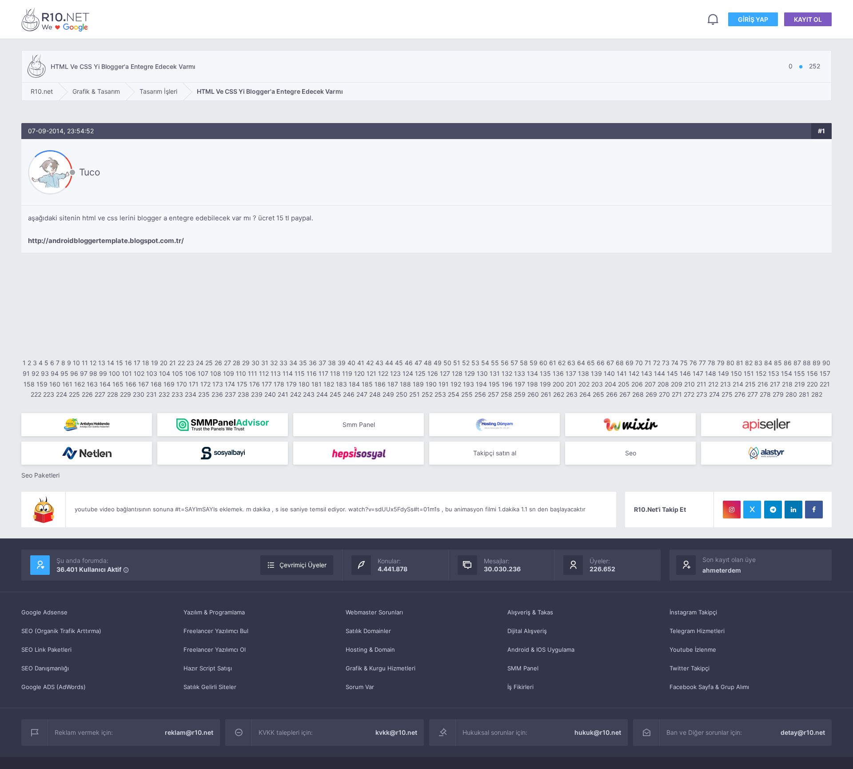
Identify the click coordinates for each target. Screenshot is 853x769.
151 (749, 373)
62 (562, 363)
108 (215, 373)
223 (48, 394)
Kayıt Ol (808, 19)
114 (288, 373)
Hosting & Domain (370, 649)
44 (389, 363)
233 (177, 394)
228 (112, 394)
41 (360, 363)
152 (761, 373)
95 (64, 373)
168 (156, 384)
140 (609, 373)
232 (164, 394)
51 (456, 363)
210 (689, 384)
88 (807, 363)
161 (67, 384)
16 (128, 363)
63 (571, 363)
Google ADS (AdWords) (53, 686)
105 (177, 373)
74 (674, 363)
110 (241, 373)
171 (194, 384)
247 (361, 394)
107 (203, 373)
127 (445, 373)
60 (543, 363)
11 (85, 363)
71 (648, 363)
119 (347, 373)
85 (778, 363)
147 (698, 373)
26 (218, 363)
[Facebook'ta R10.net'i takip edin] (814, 509)
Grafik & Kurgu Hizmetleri (380, 668)
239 (257, 394)
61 (552, 363)
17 (137, 363)
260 (533, 394)
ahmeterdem (721, 570)
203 (597, 384)
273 (701, 394)
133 (519, 373)
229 (125, 394)
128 (457, 373)
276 (739, 394)
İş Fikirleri (520, 686)
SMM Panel (522, 668)
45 (399, 363)
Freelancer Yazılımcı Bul (215, 630)
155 (799, 373)
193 (468, 384)
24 (199, 363)
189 (418, 384)
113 (276, 373)
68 (620, 363)
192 (455, 384)
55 (495, 363)
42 (370, 363)
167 (143, 384)
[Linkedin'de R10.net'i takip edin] (793, 509)
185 (367, 384)
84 (768, 363)
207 (650, 384)
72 (656, 363)
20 (163, 363)
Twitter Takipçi (690, 668)
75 (684, 363)
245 (335, 394)
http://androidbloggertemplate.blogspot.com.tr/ (106, 240)
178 (279, 384)
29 (246, 363)
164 (105, 384)
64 (581, 363)
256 (480, 394)
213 (725, 384)
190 (431, 384)
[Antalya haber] (86, 424)
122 (383, 373)
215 (750, 384)
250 (401, 394)
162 (79, 384)
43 (379, 363)
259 (520, 394)
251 (414, 394)
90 (826, 363)
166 (130, 384)
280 (791, 394)
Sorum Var (360, 686)
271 (677, 394)
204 (610, 384)
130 (482, 373)
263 (572, 394)
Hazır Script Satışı (207, 668)
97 (84, 373)
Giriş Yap (753, 19)
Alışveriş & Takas (530, 612)
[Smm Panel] (766, 424)
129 (469, 373)
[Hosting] (494, 424)
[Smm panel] (222, 424)
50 (447, 363)
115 (300, 373)
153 (773, 373)
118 (335, 373)
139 (596, 373)
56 (505, 363)
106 (190, 373)
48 (428, 363)
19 (154, 363)
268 (638, 394)
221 (825, 384)
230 (138, 394)
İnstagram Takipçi (693, 612)
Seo (630, 453)
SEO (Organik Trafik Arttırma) (61, 630)
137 (571, 373)
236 (217, 394)
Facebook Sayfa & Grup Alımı (709, 686)
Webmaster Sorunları (374, 612)
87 (797, 363)
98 (93, 373)
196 (507, 384)
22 (181, 363)
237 (230, 394)
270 (664, 394)
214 (738, 384)
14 (110, 363)
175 (242, 384)
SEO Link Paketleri (46, 649)
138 (583, 373)
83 (758, 363)
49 (438, 363)
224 (61, 394)
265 (598, 394)
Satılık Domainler (368, 630)
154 (786, 373)
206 (637, 384)
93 (45, 373)
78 (711, 363)
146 (685, 373)
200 (558, 384)
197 (519, 384)
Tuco (89, 172)
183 (341, 384)
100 (114, 373)
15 (119, 363)
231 (151, 394)
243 (309, 394)
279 (778, 394)
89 (817, 363)
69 (630, 363)
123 (395, 373)
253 (440, 394)
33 (283, 363)
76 (693, 363)
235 (204, 394)
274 (714, 394)
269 (651, 394)
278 (765, 394)
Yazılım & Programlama (214, 612)
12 (93, 363)
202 (584, 384)
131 (495, 373)
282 (816, 394)
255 (467, 394)
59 (534, 363)
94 (55, 373)
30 (255, 363)
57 (514, 363)
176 (254, 384)
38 (332, 363)
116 (312, 373)
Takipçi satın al (494, 453)
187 (392, 384)
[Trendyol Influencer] (630, 424)
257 (493, 394)
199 (545, 384)
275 (727, 394)
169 (169, 384)
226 (87, 394)
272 (689, 394)
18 (145, 363)
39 (342, 363)
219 (799, 384)
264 (585, 394)
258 (506, 394)
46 (409, 363)
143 (646, 373)
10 (76, 363)
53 (475, 363)
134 (532, 373)
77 (702, 363)
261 (546, 394)
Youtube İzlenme (693, 649)
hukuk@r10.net (597, 732)
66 (601, 363)
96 (74, 373)
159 (42, 384)
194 (481, 384)
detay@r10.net (803, 732)
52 (466, 363)
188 (405, 384)
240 (270, 394)
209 (676, 384)
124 (408, 373)
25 (209, 363)
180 (304, 384)
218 (787, 384)
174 (230, 384)
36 (313, 363)
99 (103, 373)
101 (127, 373)
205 (624, 384)
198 (532, 384)
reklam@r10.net (189, 732)
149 (723, 373)
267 (624, 394)
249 (388, 394)
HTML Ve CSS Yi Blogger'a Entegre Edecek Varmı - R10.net (56, 19)
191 (443, 384)
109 (228, 373)
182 (328, 384)
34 (293, 363)
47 (418, 363)
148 (710, 373)
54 (485, 363)
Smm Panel (359, 424)
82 (749, 363)
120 (359, 373)
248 (375, 394)
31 (264, 363)
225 (74, 394)
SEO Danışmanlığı (45, 668)
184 (354, 384)
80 (730, 363)
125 (420, 373)
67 (610, 363)
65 (591, 363)
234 (190, 394)
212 (713, 384)
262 (558, 394)
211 (701, 384)
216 (762, 384)
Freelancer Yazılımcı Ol (214, 649)
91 (26, 373)
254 (453, 394)
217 (775, 384)
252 (427, 394)
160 (54, 384)
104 (164, 373)
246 (349, 394)
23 (190, 363)
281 (804, 394)
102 (139, 373)
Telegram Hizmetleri (697, 630)
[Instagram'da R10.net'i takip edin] (732, 509)
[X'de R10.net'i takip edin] (752, 509)
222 (36, 394)
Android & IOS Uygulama (540, 649)
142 (634, 373)
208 (663, 384)
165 (118, 384)
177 (267, 384)
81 (739, 363)
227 (100, 394)
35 (303, 363)
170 (181, 384)
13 (101, 363)
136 (558, 373)
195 (494, 384)
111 (252, 373)
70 (639, 363)
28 (236, 363)
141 (622, 373)
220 (812, 384)
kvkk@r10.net (396, 732)
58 (524, 363)
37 (322, 363)
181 (316, 384)
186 (380, 384)
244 (322, 394)
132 (507, 373)
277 (752, 394)
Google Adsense (44, 612)
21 (172, 363)
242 (295, 394)
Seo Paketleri (40, 475)
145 (672, 373)
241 (283, 394)
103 (151, 373)
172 (205, 384)
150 (736, 373)
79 (721, 363)
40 (351, 363)
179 (291, 384)
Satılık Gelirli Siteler (209, 686)
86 (788, 363)
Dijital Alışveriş (527, 630)
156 (812, 373)
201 (571, 384)
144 (659, 373)
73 (666, 363)
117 (323, 373)
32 (274, 363)
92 (35, 373)
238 (243, 394)
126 (432, 373)
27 (227, 363)
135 (545, 373)
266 (612, 394)
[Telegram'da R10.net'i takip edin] (773, 509)
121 (371, 373)
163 (92, 384)
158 (29, 384)
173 (217, 384)
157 (825, 373)
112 (264, 373)
